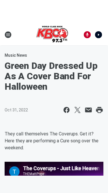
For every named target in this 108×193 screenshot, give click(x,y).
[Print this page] (99, 110)
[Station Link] (52, 34)
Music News (16, 55)
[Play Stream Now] (98, 34)
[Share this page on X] (77, 110)
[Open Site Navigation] (8, 34)
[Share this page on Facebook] (66, 110)
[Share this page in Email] (88, 110)
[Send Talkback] (87, 34)
